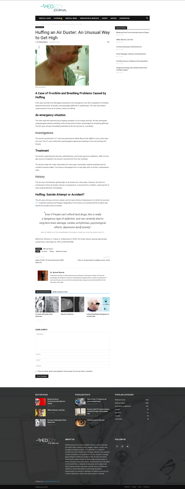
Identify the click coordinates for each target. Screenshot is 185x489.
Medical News (71, 18)
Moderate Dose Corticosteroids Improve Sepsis (132, 32)
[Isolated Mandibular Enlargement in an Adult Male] (98, 304)
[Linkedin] (127, 446)
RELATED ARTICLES (43, 292)
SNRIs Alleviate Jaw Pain (124, 39)
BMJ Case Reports (48, 249)
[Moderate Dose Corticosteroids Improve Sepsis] (40, 401)
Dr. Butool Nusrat (42, 42)
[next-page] (40, 320)
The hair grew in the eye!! (96, 420)
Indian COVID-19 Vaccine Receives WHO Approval (49, 261)
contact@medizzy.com (52, 481)
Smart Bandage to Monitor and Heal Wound (131, 54)
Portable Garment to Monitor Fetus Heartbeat (132, 61)
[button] (147, 18)
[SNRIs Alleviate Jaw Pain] (40, 412)
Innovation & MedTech (89, 18)
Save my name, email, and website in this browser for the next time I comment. (65, 371)
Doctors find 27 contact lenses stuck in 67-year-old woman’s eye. (98, 411)
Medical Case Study (61, 251)
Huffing (51, 251)
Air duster (44, 251)
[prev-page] (36, 320)
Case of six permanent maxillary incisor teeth (94, 260)
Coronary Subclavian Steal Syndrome (129, 47)
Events (104, 18)
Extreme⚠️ (58, 18)
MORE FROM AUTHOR (60, 292)
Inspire (113, 18)
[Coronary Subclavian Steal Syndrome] (47, 304)
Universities (124, 18)
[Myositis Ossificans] (72, 304)
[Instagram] (122, 446)
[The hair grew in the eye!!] (80, 422)
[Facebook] (117, 446)
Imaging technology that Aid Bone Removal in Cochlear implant (131, 69)
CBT (37, 203)
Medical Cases (45, 18)
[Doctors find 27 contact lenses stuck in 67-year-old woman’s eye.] (80, 411)
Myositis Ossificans (67, 314)
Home (37, 24)
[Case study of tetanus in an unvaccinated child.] (80, 401)
